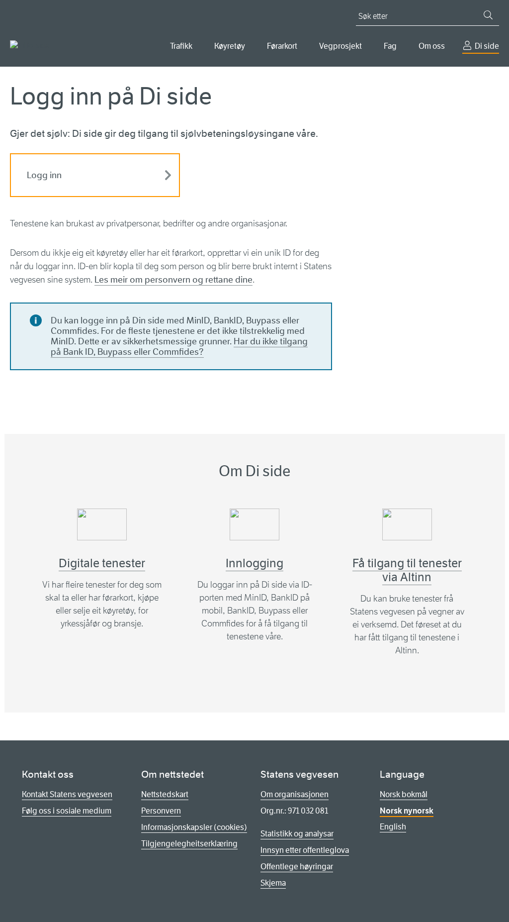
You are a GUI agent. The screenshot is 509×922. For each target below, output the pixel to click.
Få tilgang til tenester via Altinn (407, 570)
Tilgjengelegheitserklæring (189, 843)
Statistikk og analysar (297, 833)
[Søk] (488, 15)
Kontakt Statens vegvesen (67, 794)
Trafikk (181, 46)
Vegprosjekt (340, 46)
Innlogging (254, 563)
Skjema (273, 883)
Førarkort (282, 46)
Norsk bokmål (403, 794)
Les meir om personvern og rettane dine (173, 279)
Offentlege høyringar (296, 866)
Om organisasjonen (294, 794)
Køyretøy (229, 46)
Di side (487, 46)
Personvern (161, 811)
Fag (390, 46)
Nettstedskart (164, 794)
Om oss (432, 46)
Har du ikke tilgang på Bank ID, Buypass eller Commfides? (179, 346)
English (393, 826)
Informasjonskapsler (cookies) (194, 827)
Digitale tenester (102, 563)
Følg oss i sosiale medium (66, 811)
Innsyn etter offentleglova (304, 850)
